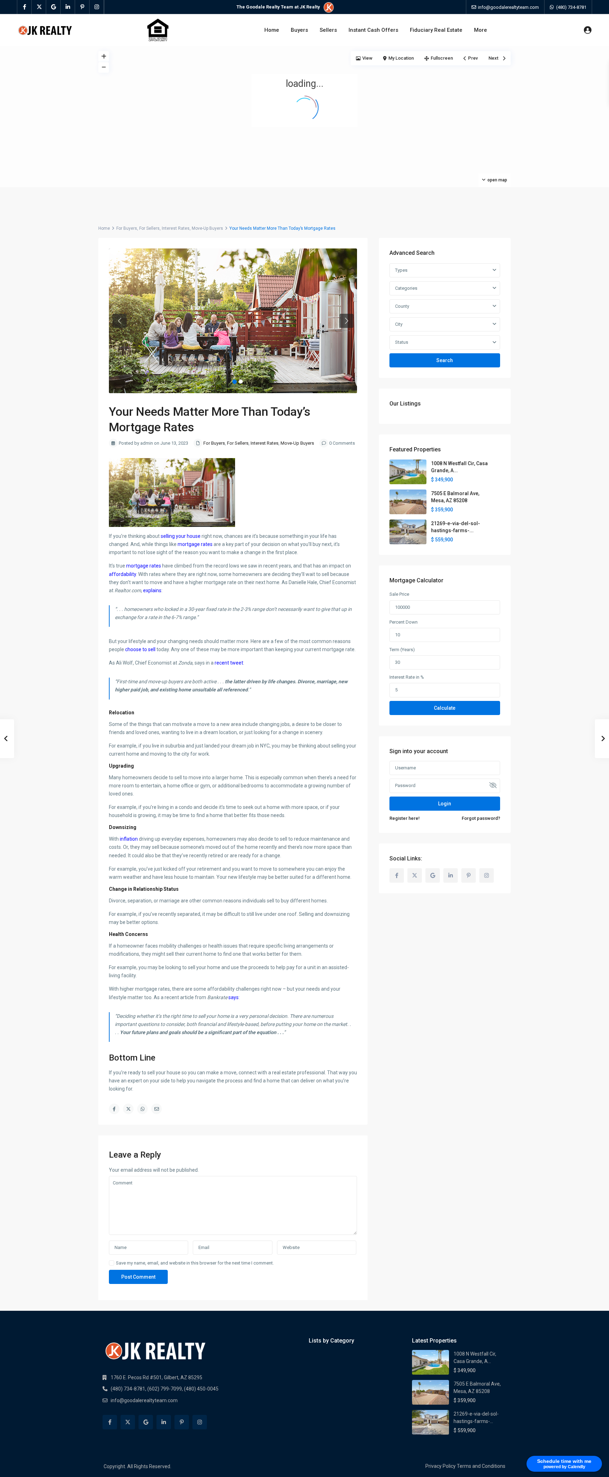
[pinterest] (82, 7)
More (480, 30)
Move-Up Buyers (207, 228)
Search (444, 360)
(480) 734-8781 (571, 7)
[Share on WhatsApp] (142, 1109)
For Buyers (126, 228)
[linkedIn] (68, 7)
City (398, 324)
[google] (53, 7)
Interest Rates (176, 228)
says (233, 997)
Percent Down (403, 622)
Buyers (299, 30)
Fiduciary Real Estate (436, 30)
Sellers (328, 30)
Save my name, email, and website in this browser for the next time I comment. (195, 1263)
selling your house (181, 536)
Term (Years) (402, 649)
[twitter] (39, 7)
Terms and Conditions (481, 1466)
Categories (406, 288)
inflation (129, 839)
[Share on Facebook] (114, 1109)
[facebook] (24, 7)
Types (401, 270)
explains (152, 590)
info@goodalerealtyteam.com (144, 1400)
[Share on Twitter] (128, 1109)
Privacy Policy (440, 1466)
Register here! (404, 818)
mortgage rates (195, 544)
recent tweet (229, 663)
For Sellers (149, 228)
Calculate (444, 708)
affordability (122, 574)
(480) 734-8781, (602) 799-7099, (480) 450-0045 (165, 1389)
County (402, 306)
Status (401, 342)
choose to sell (140, 649)
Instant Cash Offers (373, 30)
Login (444, 803)
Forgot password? (481, 818)
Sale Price (399, 594)
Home (271, 30)
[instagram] (97, 7)
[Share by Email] (156, 1109)
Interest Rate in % (406, 677)
